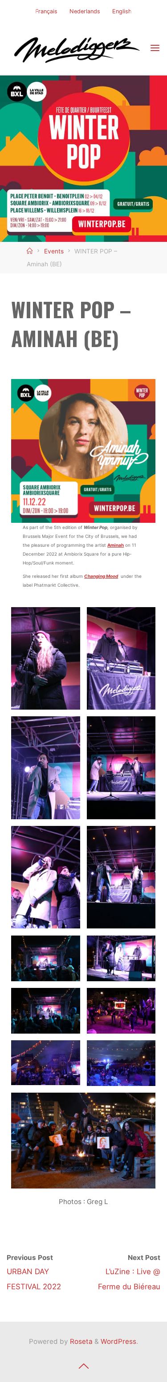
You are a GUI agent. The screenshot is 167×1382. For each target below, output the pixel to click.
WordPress (118, 1341)
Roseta (80, 1341)
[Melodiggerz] (78, 47)
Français (46, 11)
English (122, 11)
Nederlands (84, 11)
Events (54, 251)
